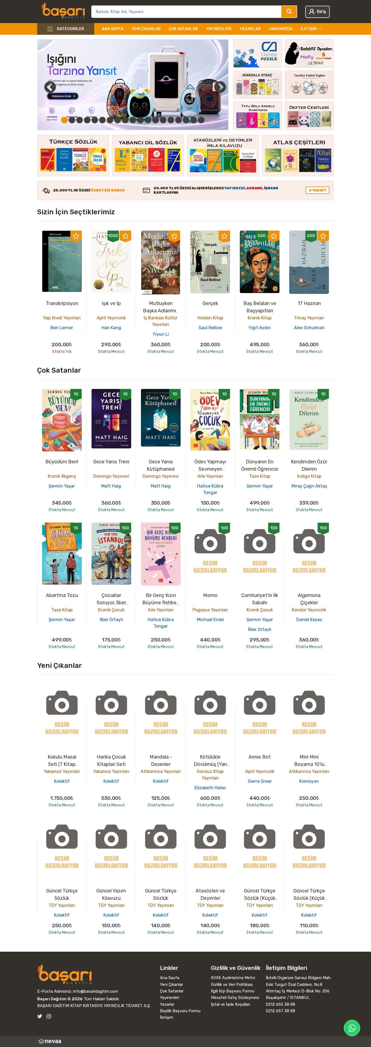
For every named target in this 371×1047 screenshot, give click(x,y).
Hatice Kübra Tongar (210, 489)
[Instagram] (48, 1016)
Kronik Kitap (260, 317)
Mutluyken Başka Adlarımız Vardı (161, 310)
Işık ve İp (111, 303)
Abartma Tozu (62, 595)
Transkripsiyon (62, 303)
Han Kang (111, 327)
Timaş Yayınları (309, 317)
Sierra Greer (260, 781)
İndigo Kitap (309, 476)
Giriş (321, 11)
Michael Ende (210, 619)
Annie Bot (260, 757)
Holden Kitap (210, 317)
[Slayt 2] (72, 120)
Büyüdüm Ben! (61, 462)
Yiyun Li (161, 334)
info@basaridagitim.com (95, 991)
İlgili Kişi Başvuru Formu (232, 991)
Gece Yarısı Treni (111, 462)
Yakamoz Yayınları (62, 771)
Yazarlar (250, 29)
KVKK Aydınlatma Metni (233, 977)
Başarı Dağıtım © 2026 (60, 998)
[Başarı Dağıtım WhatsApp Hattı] (352, 1028)
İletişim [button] (309, 29)
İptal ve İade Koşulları (230, 1004)
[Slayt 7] (110, 120)
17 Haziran (309, 303)
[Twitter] (39, 1016)
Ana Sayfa (112, 29)
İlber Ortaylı (111, 619)
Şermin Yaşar (62, 486)
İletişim (166, 1017)
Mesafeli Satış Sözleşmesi (235, 997)
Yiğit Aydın (260, 327)
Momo (210, 595)
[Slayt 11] (140, 120)
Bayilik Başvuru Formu (180, 1010)
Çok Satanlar (183, 29)
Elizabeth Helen (210, 787)
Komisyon (309, 781)
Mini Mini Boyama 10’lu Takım (309, 764)
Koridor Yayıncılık (309, 609)
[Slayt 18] (193, 120)
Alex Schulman (309, 327)
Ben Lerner (62, 327)
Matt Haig (111, 486)
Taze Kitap (259, 476)
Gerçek (210, 303)
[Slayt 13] (155, 120)
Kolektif (62, 781)
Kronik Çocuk (111, 609)
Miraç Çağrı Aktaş (309, 486)
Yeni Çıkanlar (146, 29)
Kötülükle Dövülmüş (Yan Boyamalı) (210, 764)
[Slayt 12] (148, 120)
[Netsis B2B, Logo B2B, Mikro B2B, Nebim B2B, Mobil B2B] (185, 1041)
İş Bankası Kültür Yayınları (161, 321)
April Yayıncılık (111, 317)
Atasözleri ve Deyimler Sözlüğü (210, 898)
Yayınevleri (218, 29)
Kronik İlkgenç (62, 476)
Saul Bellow (210, 327)
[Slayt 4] (87, 120)
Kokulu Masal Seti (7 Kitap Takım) (62, 764)
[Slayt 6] (102, 120)
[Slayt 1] (64, 120)
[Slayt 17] (186, 120)
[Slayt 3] (79, 120)
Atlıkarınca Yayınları (161, 771)
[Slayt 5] (95, 120)
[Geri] (44, 87)
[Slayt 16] (178, 120)
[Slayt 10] (133, 120)
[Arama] (289, 11)
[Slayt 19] (201, 120)
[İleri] (220, 87)
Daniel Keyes (309, 619)
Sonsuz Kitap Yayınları (210, 775)
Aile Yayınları (210, 476)
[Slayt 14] (163, 120)
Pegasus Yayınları (210, 609)
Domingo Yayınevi (111, 476)
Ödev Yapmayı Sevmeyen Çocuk (210, 469)
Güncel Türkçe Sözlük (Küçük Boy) (259, 898)
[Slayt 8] (117, 120)
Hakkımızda (281, 29)
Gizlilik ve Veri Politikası (232, 984)
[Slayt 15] (171, 120)
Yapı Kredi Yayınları (62, 317)
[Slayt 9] (125, 120)
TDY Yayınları (62, 905)
